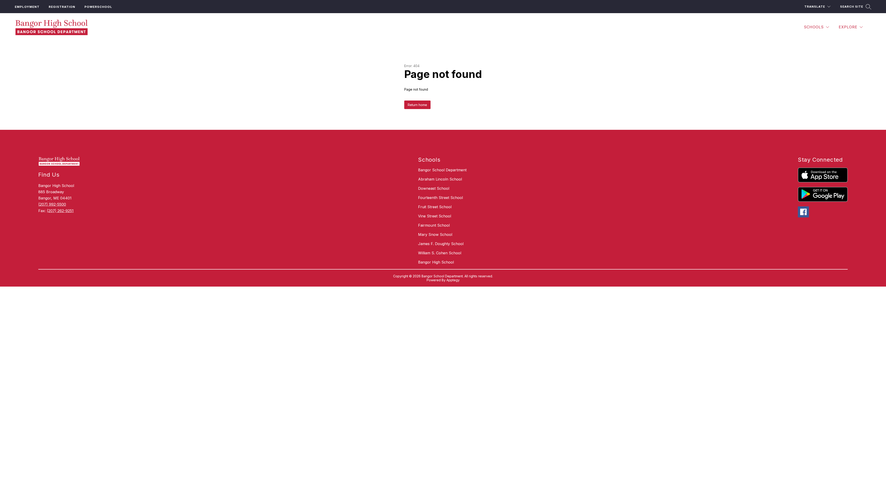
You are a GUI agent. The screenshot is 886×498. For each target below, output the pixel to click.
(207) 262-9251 (60, 210)
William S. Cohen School (439, 253)
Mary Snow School (435, 234)
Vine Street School (434, 216)
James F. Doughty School (441, 243)
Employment (27, 7)
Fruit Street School (435, 207)
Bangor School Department (442, 170)
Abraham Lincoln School (440, 179)
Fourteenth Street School (440, 197)
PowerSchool (98, 7)
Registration (62, 7)
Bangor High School (436, 262)
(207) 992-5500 (52, 204)
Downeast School (433, 188)
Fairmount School (434, 225)
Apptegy (453, 280)
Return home (417, 105)
